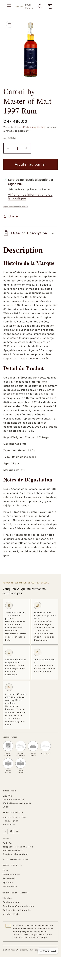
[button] (9, 6)
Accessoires (9, 878)
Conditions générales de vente (19, 906)
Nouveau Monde (11, 874)
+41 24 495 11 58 (24, 847)
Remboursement (11, 902)
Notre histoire (10, 886)
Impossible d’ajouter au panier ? (15, 207)
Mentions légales (11, 914)
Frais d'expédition (34, 127)
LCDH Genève (29, 6)
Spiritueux (8, 882)
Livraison (7, 898)
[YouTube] (17, 831)
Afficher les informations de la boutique (30, 196)
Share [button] (13, 216)
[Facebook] (5, 831)
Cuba (5, 870)
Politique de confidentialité (17, 910)
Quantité (9, 138)
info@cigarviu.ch (19, 854)
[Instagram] (11, 831)
